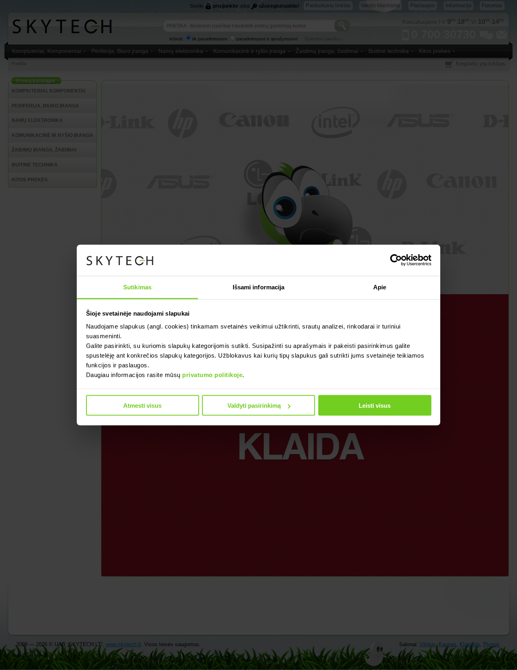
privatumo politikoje (212, 374)
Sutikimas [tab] (137, 286)
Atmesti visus (142, 405)
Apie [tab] (379, 286)
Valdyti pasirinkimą (254, 405)
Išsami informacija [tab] (259, 286)
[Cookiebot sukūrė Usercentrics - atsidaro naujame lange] (396, 260)
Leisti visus (375, 405)
